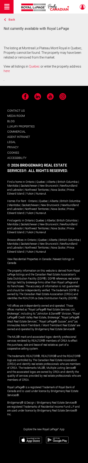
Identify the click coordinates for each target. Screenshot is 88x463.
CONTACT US (16, 110)
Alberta (51, 181)
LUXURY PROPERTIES (21, 126)
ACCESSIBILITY (16, 158)
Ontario (29, 181)
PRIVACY (13, 147)
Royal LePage (45, 7)
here (7, 71)
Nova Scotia (58, 189)
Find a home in (16, 181)
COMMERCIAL (16, 131)
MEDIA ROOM (16, 116)
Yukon (30, 193)
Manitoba (13, 185)
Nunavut (41, 193)
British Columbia (68, 181)
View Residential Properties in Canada (29, 259)
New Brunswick (48, 185)
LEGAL (11, 142)
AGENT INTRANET (18, 137)
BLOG (11, 121)
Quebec (34, 66)
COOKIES (13, 152)
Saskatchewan (29, 185)
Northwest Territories (37, 189)
